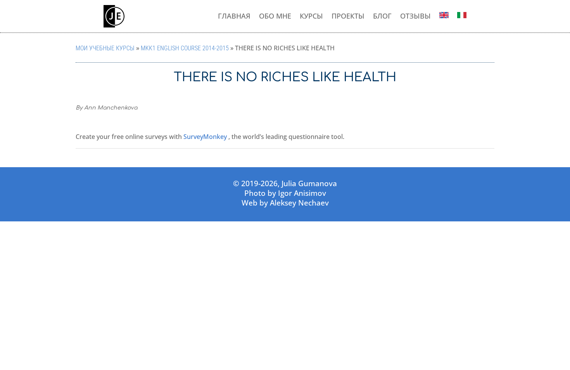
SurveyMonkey (205, 136)
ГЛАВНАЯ (234, 16)
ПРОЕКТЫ (348, 16)
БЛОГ (382, 16)
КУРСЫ (311, 16)
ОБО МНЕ (275, 16)
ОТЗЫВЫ (415, 16)
